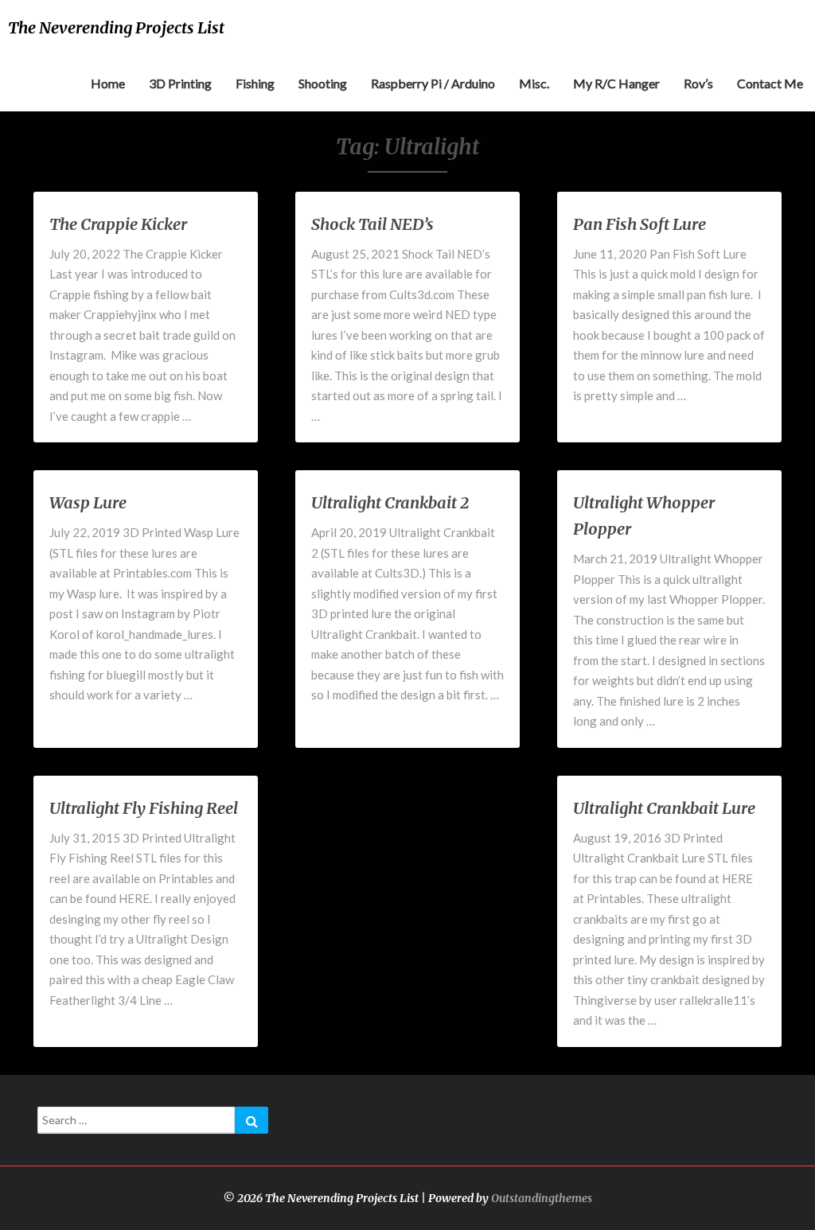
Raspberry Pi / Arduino (433, 83)
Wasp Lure (88, 502)
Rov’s (698, 83)
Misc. (534, 83)
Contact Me (770, 83)
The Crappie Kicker (118, 224)
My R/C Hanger (616, 83)
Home (108, 83)
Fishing (255, 83)
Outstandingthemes (541, 1198)
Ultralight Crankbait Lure (664, 808)
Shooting (322, 83)
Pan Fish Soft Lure (639, 224)
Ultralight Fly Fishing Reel (143, 808)
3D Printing (180, 83)
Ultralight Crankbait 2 (390, 502)
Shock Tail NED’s (372, 224)
